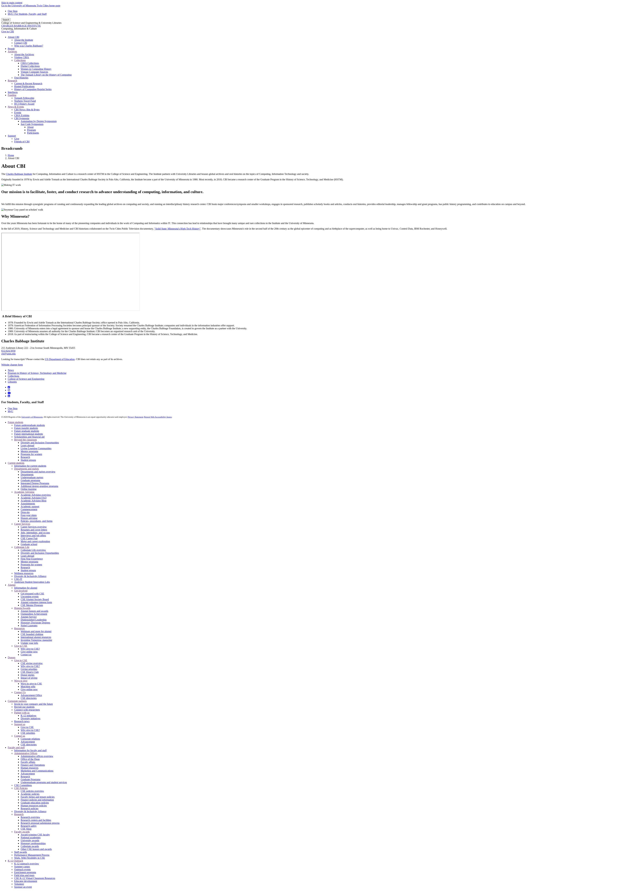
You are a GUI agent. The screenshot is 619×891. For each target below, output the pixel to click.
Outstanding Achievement (34, 614)
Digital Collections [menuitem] (30, 66)
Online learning (28, 489)
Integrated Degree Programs (35, 483)
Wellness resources (23, 573)
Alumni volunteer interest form (36, 602)
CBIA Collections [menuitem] (30, 63)
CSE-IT (18, 579)
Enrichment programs (25, 872)
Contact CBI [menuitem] (20, 42)
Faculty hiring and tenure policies (37, 796)
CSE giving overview (32, 663)
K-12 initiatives (28, 715)
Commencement (29, 509)
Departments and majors (26, 468)
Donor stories (27, 675)
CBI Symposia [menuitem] (21, 118)
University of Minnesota (32, 417)
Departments (27, 474)
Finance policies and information (37, 799)
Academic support (30, 506)
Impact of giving (29, 677)
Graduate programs (30, 480)
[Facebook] (9, 387)
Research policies (29, 808)
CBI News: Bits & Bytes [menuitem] (26, 109)
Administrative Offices (25, 753)
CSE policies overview (32, 791)
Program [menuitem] (31, 130)
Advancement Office (31, 695)
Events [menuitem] (17, 112)
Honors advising (29, 518)
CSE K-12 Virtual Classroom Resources (34, 878)
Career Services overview (34, 526)
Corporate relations (30, 738)
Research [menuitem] (12, 80)
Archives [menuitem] (12, 51)
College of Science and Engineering (26, 379)
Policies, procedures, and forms (36, 521)
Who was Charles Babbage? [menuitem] (28, 45)
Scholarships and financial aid (29, 436)
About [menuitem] (30, 127)
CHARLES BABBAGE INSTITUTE (21, 25)
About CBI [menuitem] (13, 37)
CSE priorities (28, 733)
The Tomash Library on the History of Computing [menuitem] (46, 74)
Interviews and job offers (33, 535)
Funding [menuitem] (12, 95)
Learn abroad (27, 445)
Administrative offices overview (37, 756)
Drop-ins (25, 512)
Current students (16, 463)
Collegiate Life (21, 547)
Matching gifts (28, 686)
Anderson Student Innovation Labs (32, 582)
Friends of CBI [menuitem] (21, 141)
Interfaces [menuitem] (13, 92)
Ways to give (20, 680)
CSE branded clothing (32, 634)
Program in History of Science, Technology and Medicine (37, 373)
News (11, 370)
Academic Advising (24, 492)
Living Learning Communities (36, 448)
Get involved (20, 590)
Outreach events (22, 869)
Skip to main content (11, 2)
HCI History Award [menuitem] (24, 103)
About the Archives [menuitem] (24, 54)
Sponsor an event (23, 887)
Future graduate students (26, 431)
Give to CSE (20, 645)
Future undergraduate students (29, 425)
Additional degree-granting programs (39, 486)
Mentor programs (29, 451)
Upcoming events (30, 596)
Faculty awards (22, 831)
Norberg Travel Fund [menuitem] (25, 101)
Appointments (28, 503)
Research (25, 457)
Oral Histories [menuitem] (21, 77)
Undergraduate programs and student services (44, 782)
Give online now (29, 651)
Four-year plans (29, 515)
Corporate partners (17, 701)
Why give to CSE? (30, 648)
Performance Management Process (31, 855)
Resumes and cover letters (34, 529)
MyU (10, 411)
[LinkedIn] (9, 396)
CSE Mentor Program (32, 605)
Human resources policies (34, 805)
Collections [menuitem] (20, 60)
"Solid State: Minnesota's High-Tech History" (177, 228)
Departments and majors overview (38, 471)
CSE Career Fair (29, 538)
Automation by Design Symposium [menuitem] (39, 121)
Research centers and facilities (36, 820)
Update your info (29, 643)
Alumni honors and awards (34, 611)
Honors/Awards (22, 608)
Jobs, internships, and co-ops (35, 532)
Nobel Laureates (29, 625)
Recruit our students (24, 706)
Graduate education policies (35, 802)
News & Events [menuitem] (16, 106)
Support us (19, 724)
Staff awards (20, 852)
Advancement (28, 741)
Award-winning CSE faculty (35, 834)
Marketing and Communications (37, 770)
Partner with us (21, 712)
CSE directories (29, 698)
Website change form (12, 364)
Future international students (28, 434)
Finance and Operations (33, 765)
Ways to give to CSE (31, 683)
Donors (11, 657)
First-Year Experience (32, 558)
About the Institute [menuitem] (23, 40)
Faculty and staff (16, 747)
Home (11, 155)
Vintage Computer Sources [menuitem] (34, 71)
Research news (21, 721)
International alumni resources (36, 637)
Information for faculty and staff (30, 750)
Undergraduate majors (32, 477)
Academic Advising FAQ (34, 497)
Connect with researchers (27, 709)
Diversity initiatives (30, 718)
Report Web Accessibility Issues (158, 417)
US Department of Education (60, 359)
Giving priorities (29, 669)
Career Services (22, 524)
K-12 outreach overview (26, 863)
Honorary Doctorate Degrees (35, 622)
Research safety (29, 826)
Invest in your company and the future (33, 704)
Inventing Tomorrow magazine (36, 640)
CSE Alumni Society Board (35, 599)
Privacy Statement (135, 417)
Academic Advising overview (36, 494)
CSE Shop (26, 828)
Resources (19, 628)
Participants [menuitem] (33, 132)
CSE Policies (21, 788)
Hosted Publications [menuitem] (24, 86)
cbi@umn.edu (8, 353)
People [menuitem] (11, 48)
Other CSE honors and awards (36, 849)
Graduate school (29, 544)
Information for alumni (25, 587)
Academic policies (30, 794)
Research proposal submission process (40, 823)
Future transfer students (26, 428)
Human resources (29, 767)
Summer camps (22, 866)
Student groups (28, 460)
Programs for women (31, 454)
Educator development (25, 881)
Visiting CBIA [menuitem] (21, 57)
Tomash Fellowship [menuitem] (24, 98)
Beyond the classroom (25, 439)
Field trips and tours (24, 875)
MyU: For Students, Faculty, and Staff (27, 14)
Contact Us (20, 692)
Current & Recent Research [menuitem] (28, 83)
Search (6, 20)
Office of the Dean (30, 759)
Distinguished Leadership (34, 619)
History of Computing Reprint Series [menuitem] (33, 89)
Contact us (26, 654)
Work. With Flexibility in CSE (29, 857)
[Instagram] (9, 390)
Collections (13, 376)
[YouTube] (9, 393)
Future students (15, 422)
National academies (30, 837)
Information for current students (30, 465)
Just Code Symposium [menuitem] (32, 124)
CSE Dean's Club (30, 672)
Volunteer (19, 884)
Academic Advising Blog (33, 500)
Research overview (30, 817)
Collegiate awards (30, 846)
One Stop (12, 11)
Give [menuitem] (16, 138)
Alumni (11, 585)
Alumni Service (29, 616)
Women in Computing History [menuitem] (36, 69)
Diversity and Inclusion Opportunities (40, 442)
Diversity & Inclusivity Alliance (30, 576)
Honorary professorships (33, 843)
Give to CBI (7, 31)
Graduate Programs (30, 779)
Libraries (12, 381)
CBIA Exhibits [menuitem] (21, 115)
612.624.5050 (8, 350)
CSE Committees (23, 785)
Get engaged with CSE (32, 593)
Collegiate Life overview (33, 550)
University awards (30, 840)
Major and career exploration (35, 541)
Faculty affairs (28, 762)
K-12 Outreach (15, 860)
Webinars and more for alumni (36, 631)
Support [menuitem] (12, 135)
